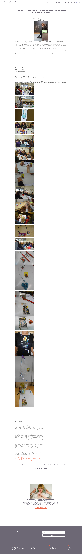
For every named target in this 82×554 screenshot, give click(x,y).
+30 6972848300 (32, 548)
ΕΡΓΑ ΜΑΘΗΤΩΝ (63, 2)
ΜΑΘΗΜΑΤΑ (48, 2)
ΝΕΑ (68, 2)
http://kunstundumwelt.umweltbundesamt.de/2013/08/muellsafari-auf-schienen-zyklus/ (28, 458)
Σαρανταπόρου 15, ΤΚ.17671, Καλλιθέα (17, 548)
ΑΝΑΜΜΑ (42, 2)
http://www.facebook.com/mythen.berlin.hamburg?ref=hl (23, 460)
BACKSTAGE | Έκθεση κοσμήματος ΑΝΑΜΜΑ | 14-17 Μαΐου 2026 (41, 498)
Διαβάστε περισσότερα (41, 505)
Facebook (68, 547)
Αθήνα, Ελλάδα (13, 549)
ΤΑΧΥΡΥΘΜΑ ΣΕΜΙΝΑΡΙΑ (56, 2)
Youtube (68, 549)
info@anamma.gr (33, 547)
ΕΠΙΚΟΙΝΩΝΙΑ (73, 2)
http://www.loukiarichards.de (19, 457)
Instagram (69, 548)
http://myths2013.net (18, 459)
